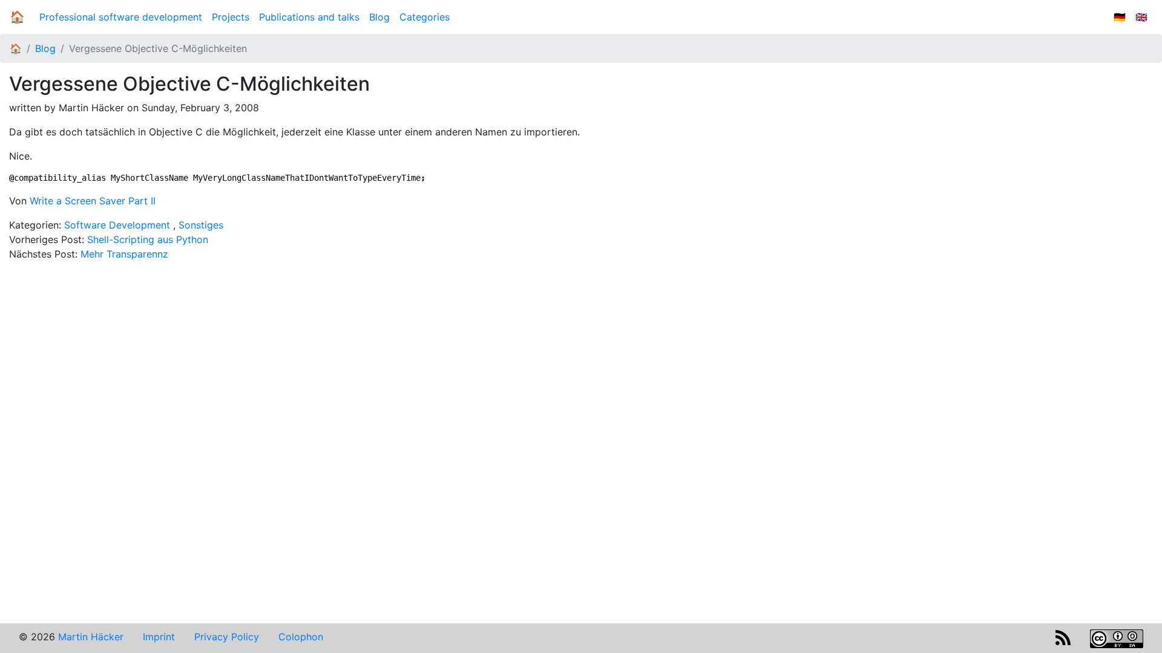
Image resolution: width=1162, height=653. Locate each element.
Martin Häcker (90, 637)
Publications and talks (309, 17)
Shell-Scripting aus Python (147, 239)
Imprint (159, 637)
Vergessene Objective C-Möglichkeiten (158, 48)
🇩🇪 (1120, 17)
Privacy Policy (226, 637)
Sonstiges (201, 225)
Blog (382, 17)
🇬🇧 (1141, 17)
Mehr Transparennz (124, 254)
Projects (230, 17)
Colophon (300, 637)
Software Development (117, 225)
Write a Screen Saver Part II (93, 201)
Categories (424, 17)
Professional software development (120, 17)
